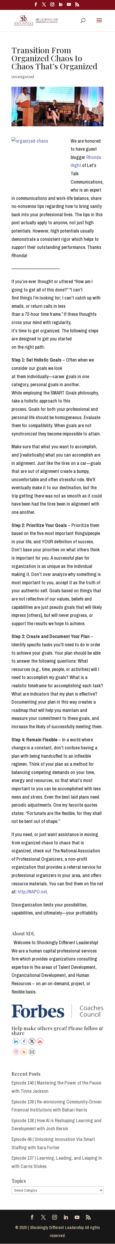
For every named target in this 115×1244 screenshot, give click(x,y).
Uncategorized (22, 76)
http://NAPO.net (32, 891)
